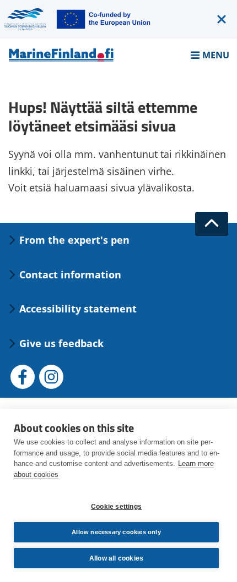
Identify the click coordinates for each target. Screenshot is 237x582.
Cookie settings (116, 506)
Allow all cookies (116, 558)
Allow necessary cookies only (116, 532)
